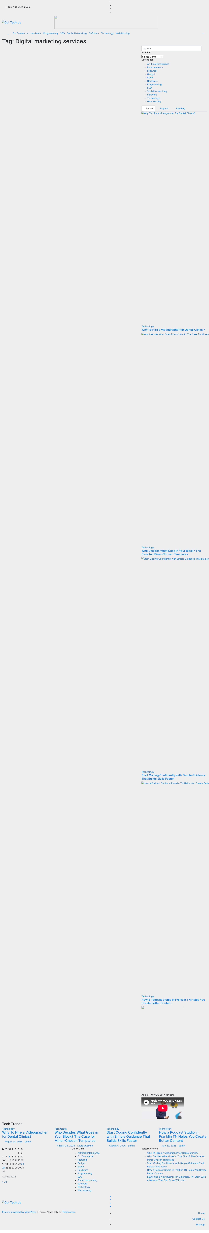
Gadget (151, 74)
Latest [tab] (149, 108)
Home (201, 1213)
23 (22, 1164)
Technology (107, 33)
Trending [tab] (180, 108)
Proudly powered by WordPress (19, 1212)
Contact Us (198, 1218)
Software (94, 33)
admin (28, 1141)
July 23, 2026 (169, 1145)
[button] (6, 35)
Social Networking (77, 33)
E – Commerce (20, 33)
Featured (152, 70)
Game (150, 77)
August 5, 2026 (117, 1145)
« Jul (4, 1181)
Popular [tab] (164, 108)
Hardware (36, 33)
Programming (50, 33)
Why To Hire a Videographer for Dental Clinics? (173, 329)
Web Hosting (123, 33)
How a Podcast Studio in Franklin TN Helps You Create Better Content (182, 1136)
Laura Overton (85, 1145)
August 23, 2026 (66, 1145)
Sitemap (200, 1224)
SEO (62, 33)
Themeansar (68, 1212)
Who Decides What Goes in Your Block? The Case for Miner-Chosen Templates (171, 552)
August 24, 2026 (14, 1141)
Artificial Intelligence (158, 64)
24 (3, 1167)
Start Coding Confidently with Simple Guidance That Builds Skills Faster (173, 777)
